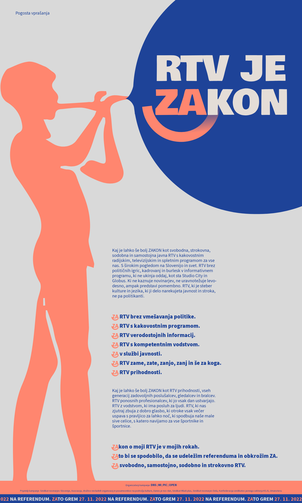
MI (159, 485)
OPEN (173, 485)
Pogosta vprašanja (33, 13)
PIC (165, 485)
